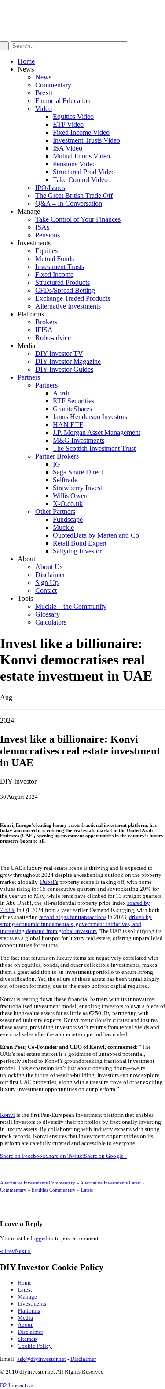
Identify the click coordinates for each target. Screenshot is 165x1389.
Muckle (63, 527)
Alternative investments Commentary (37, 1182)
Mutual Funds (54, 258)
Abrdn (62, 393)
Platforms (29, 1310)
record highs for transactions (72, 917)
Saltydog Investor (77, 551)
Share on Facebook (22, 1155)
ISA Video (67, 148)
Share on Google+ (105, 1155)
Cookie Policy (35, 1345)
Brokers (46, 322)
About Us (48, 567)
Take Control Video (80, 179)
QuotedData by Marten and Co (96, 535)
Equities (46, 251)
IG (56, 464)
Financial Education (63, 100)
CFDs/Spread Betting (65, 290)
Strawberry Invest (77, 488)
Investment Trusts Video (86, 140)
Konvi (7, 1115)
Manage (27, 1296)
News (43, 77)
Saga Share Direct (78, 472)
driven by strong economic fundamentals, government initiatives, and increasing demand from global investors (76, 924)
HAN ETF (68, 424)
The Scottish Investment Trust (94, 448)
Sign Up (47, 582)
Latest (87, 1189)
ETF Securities (73, 401)
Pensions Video (74, 164)
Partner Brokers (57, 456)
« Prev (7, 1251)
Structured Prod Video (84, 172)
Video (43, 108)
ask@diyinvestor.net (41, 1359)
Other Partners (55, 511)
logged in (42, 1238)
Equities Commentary (54, 1189)
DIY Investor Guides (64, 369)
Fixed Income (54, 274)
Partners (29, 377)
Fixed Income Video (81, 132)
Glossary (47, 614)
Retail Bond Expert (79, 543)
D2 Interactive (17, 1385)
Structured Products (62, 282)
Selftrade (65, 480)
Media (25, 1317)
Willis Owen (70, 495)
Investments (32, 1303)
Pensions (47, 235)
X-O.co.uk (68, 503)
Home (26, 61)
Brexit (43, 93)
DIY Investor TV (59, 353)
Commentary (53, 85)
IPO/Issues (50, 187)
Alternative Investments (68, 306)
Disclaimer (50, 574)
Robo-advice (53, 337)
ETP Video (68, 124)
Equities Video (73, 116)
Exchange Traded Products (72, 298)
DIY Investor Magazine (68, 361)
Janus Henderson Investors (90, 416)
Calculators (50, 622)
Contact (46, 590)
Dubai (47, 882)
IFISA (44, 330)
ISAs (42, 227)
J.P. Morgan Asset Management (96, 432)
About (25, 1324)
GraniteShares (72, 409)
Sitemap (27, 1338)
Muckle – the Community (70, 606)
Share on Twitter (64, 1155)
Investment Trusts (59, 266)
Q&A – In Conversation (68, 203)
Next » (23, 1251)
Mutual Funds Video (81, 156)
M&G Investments (78, 440)
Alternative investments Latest (110, 1182)
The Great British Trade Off (74, 195)
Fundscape (68, 519)
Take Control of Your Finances (78, 219)
